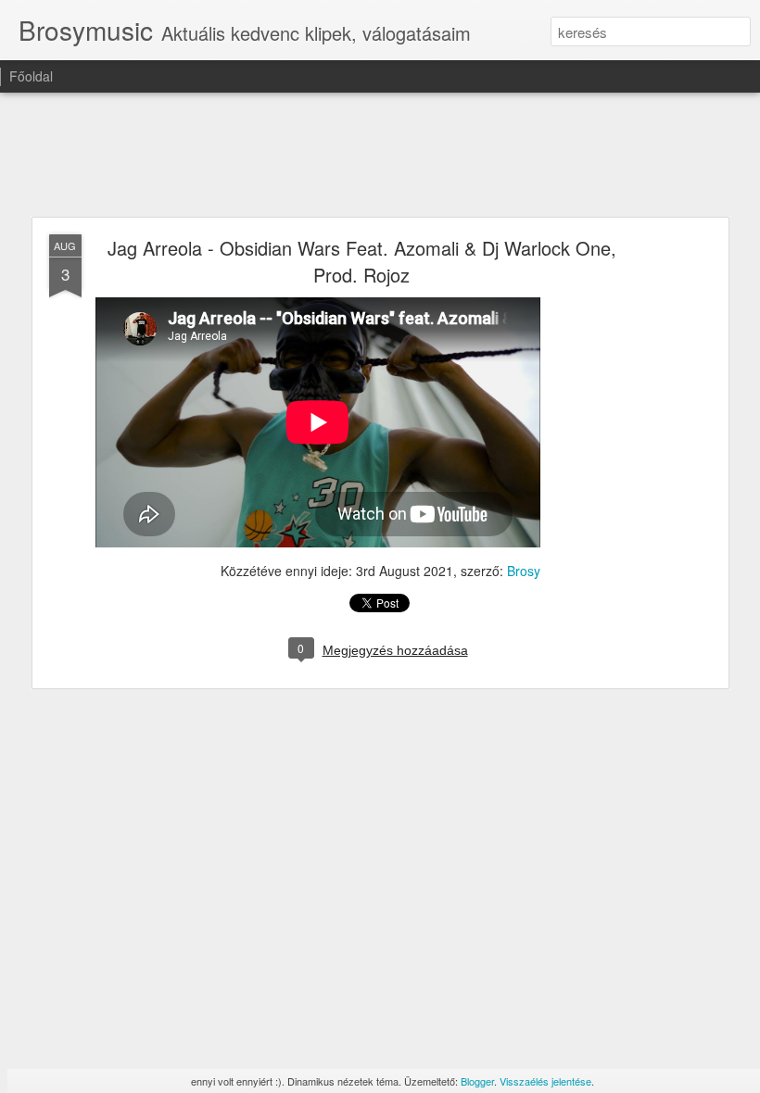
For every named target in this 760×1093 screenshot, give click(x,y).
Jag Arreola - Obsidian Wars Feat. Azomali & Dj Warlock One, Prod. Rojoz (362, 261)
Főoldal (31, 76)
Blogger (477, 1081)
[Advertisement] (380, 155)
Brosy (523, 570)
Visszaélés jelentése (545, 1081)
